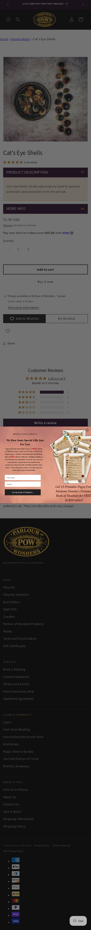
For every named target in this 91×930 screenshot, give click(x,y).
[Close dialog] (87, 430)
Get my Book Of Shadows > (22, 492)
